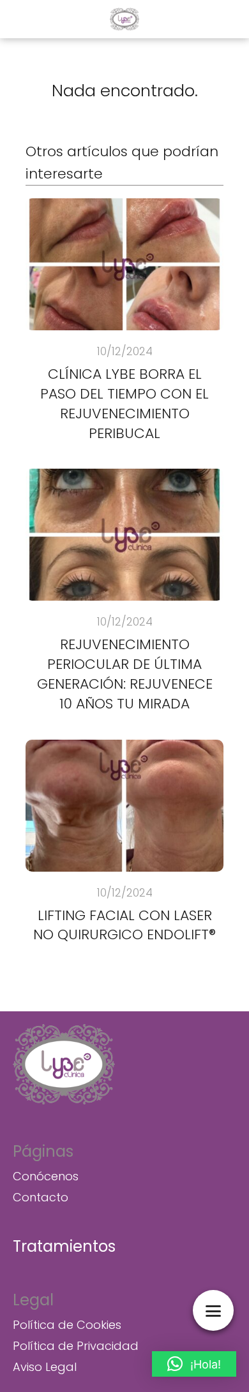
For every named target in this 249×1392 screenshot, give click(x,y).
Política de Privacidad (76, 1346)
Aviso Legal (45, 1367)
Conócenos (46, 1176)
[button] (194, 1364)
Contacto (40, 1197)
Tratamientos (64, 1246)
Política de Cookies (67, 1325)
